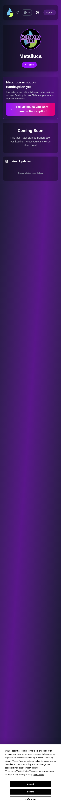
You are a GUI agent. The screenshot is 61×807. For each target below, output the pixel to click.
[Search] (18, 12)
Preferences (30, 799)
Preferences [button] (39, 775)
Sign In (49, 12)
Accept (30, 784)
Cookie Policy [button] (22, 771)
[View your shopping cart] (37, 12)
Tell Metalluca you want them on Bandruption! (32, 109)
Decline (30, 792)
